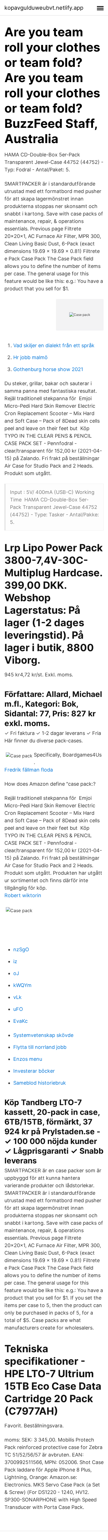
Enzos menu (27, 1059)
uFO (18, 1009)
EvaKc (20, 1021)
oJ (16, 973)
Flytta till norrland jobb (39, 1047)
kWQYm (22, 985)
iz (15, 961)
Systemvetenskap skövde (43, 1035)
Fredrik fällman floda (28, 770)
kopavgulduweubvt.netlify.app (43, 8)
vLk (17, 997)
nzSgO (21, 949)
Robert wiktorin (22, 895)
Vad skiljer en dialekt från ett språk (53, 345)
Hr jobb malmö (30, 357)
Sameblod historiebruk (39, 1083)
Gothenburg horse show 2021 (48, 369)
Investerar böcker (34, 1071)
